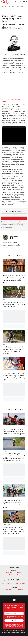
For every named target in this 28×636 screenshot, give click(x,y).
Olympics (19, 574)
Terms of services (17, 221)
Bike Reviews (20, 589)
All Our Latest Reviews (7, 589)
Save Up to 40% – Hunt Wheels (16, 6)
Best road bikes (7, 580)
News (3, 13)
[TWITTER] (11, 238)
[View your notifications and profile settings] (13, 2)
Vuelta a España (9, 574)
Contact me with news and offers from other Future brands (14, 617)
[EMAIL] (13, 238)
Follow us (16, 54)
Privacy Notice (19, 223)
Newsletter (23, 54)
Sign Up (14, 620)
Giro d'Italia (19, 572)
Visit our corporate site (19, 630)
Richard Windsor (11, 27)
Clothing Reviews (20, 591)
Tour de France (9, 572)
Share (5, 54)
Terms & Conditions (12, 626)
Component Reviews (7, 591)
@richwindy (14, 242)
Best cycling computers (20, 583)
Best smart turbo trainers (7, 583)
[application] (14, 134)
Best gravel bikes (20, 580)
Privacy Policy (18, 625)
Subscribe (19, 1)
